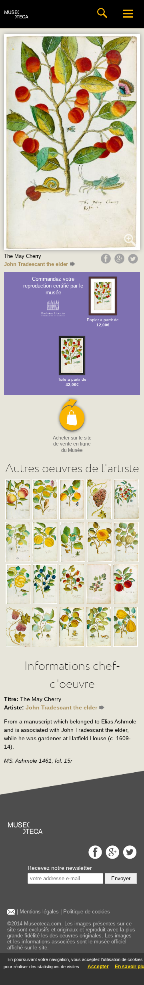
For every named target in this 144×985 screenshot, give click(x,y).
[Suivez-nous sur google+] (111, 856)
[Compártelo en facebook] (107, 261)
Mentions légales (39, 912)
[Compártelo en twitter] (134, 261)
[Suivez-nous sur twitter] (129, 856)
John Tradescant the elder (36, 264)
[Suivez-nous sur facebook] (94, 856)
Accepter (98, 966)
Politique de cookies (86, 912)
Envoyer (120, 878)
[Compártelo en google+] (120, 261)
